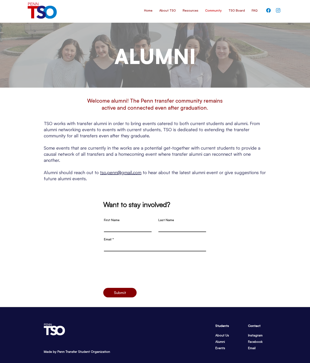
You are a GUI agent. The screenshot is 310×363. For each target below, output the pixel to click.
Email (107, 239)
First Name (112, 220)
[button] (236, 10)
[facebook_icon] (268, 10)
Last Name (166, 220)
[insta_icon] (278, 10)
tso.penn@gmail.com (120, 172)
